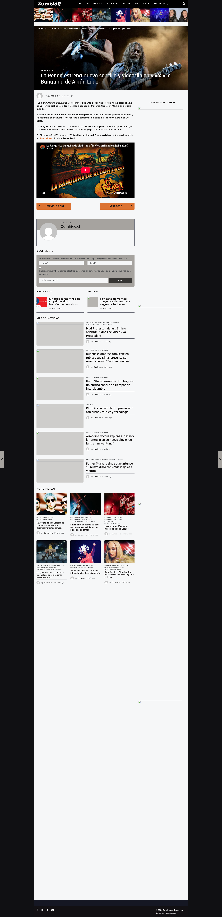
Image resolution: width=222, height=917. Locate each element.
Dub (107, 323)
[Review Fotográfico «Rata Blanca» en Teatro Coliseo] (119, 504)
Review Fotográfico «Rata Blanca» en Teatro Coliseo (116, 527)
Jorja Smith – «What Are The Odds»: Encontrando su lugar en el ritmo (119, 575)
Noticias (84, 4)
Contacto (159, 4)
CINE (38, 567)
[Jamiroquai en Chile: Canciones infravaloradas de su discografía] (85, 551)
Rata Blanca (86, 519)
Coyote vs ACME (43, 569)
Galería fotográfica (113, 517)
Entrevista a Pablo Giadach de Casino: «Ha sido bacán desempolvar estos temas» (50, 525)
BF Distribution (57, 565)
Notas (127, 4)
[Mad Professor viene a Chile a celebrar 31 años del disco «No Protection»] (60, 334)
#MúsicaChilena (92, 350)
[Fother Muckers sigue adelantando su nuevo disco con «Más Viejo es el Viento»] (60, 471)
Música (96, 4)
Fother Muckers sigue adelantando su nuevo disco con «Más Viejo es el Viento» (109, 467)
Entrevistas (113, 4)
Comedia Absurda (48, 567)
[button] (167, 3)
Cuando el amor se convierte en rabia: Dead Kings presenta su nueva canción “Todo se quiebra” (108, 357)
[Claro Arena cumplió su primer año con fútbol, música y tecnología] (60, 416)
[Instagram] (42, 910)
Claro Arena (82, 565)
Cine (136, 4)
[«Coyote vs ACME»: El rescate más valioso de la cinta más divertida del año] (51, 551)
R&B (122, 567)
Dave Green (56, 569)
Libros (146, 4)
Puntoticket (46, 138)
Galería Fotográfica (113, 519)
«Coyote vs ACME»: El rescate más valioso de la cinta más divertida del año (50, 575)
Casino (51, 517)
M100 (50, 519)
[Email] (52, 910)
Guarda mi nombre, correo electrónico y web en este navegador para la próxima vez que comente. (85, 272)
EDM (106, 567)
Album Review (110, 565)
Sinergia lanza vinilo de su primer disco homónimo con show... (64, 301)
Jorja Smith (114, 567)
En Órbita (115, 323)
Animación (45, 565)
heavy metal (86, 517)
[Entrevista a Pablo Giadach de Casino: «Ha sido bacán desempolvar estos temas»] (51, 504)
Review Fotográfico (113, 523)
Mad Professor (92, 324)
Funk (91, 565)
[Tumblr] (47, 910)
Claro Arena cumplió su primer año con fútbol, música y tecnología (109, 410)
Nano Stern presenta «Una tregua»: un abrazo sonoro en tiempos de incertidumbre (110, 385)
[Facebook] (37, 910)
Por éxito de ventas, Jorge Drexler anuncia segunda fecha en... (115, 301)
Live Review (75, 517)
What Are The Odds (112, 569)
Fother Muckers (116, 460)
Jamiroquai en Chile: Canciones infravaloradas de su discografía (85, 572)
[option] (43, 15)
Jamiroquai (75, 567)
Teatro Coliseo (77, 521)
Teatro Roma (106, 324)
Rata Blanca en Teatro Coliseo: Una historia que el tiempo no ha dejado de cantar (84, 527)
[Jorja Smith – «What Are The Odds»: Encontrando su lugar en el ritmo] (119, 551)
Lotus (83, 567)
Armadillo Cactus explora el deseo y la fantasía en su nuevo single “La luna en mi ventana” (110, 440)
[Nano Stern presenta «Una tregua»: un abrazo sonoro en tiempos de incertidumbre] (60, 388)
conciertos (100, 323)
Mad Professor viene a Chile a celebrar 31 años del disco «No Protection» (106, 332)
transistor (90, 521)
